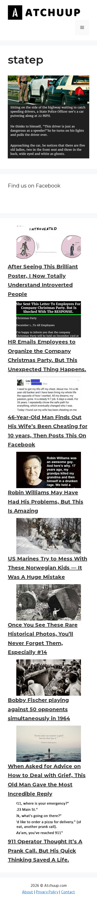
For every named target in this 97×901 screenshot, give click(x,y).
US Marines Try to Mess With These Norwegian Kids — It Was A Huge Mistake (47, 568)
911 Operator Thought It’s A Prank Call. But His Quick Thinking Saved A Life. (45, 850)
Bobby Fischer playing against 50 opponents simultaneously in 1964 (39, 709)
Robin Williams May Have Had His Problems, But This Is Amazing (45, 501)
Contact (68, 892)
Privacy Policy (47, 892)
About (27, 892)
